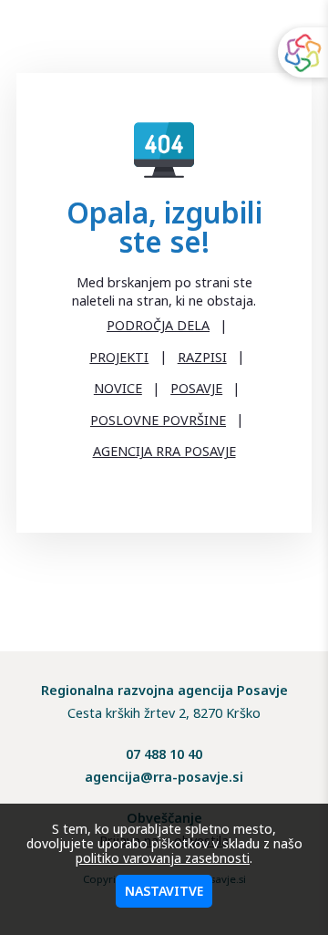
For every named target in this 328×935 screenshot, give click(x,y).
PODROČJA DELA (158, 325)
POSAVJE (196, 388)
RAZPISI (202, 357)
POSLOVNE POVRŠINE (158, 420)
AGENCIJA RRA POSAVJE (164, 451)
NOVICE (118, 388)
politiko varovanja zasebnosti (163, 858)
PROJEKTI (119, 357)
